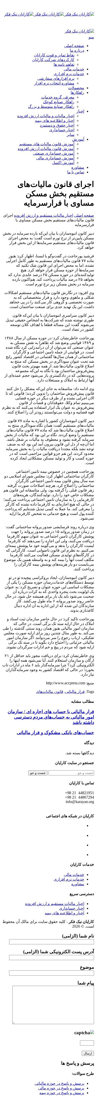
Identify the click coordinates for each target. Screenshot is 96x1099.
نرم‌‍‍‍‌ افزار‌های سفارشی (55, 78)
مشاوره (77, 167)
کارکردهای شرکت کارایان (53, 60)
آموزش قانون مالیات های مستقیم (46, 144)
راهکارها (77, 92)
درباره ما (77, 50)
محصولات (76, 88)
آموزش (78, 139)
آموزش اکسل (63, 163)
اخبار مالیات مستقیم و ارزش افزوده (43, 215)
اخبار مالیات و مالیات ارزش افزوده (45, 116)
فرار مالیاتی (75, 691)
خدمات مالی (74, 69)
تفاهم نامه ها (64, 64)
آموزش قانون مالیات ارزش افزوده (46, 149)
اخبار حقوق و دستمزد (57, 125)
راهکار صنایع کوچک (58, 102)
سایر (70, 134)
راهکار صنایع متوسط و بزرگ (51, 106)
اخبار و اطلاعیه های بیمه (54, 120)
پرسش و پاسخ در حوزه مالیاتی (59, 1083)
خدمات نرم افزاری (69, 74)
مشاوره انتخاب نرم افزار (54, 83)
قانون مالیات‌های (49, 691)
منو (91, 37)
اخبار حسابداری (61, 130)
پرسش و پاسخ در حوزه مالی (61, 1088)
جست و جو (38, 773)
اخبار (80, 111)
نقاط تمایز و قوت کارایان (54, 55)
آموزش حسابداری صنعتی (53, 153)
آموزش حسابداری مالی (55, 158)
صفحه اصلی (74, 46)
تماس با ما (75, 172)
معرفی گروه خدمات (57, 97)
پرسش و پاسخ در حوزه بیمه (61, 1093)
